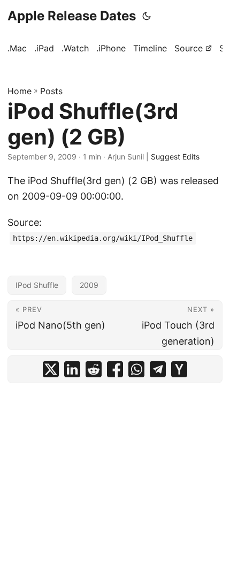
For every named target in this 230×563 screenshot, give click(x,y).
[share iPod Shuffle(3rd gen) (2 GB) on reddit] (94, 369)
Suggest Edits (175, 156)
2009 (89, 285)
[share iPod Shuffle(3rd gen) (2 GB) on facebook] (115, 369)
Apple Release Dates (71, 16)
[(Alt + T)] (146, 16)
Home (19, 91)
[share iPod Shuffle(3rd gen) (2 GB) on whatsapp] (136, 369)
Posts (51, 91)
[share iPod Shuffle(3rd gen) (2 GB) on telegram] (158, 369)
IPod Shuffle (37, 285)
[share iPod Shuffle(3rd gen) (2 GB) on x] (51, 369)
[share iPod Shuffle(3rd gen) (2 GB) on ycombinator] (179, 369)
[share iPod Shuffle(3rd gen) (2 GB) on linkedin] (72, 369)
